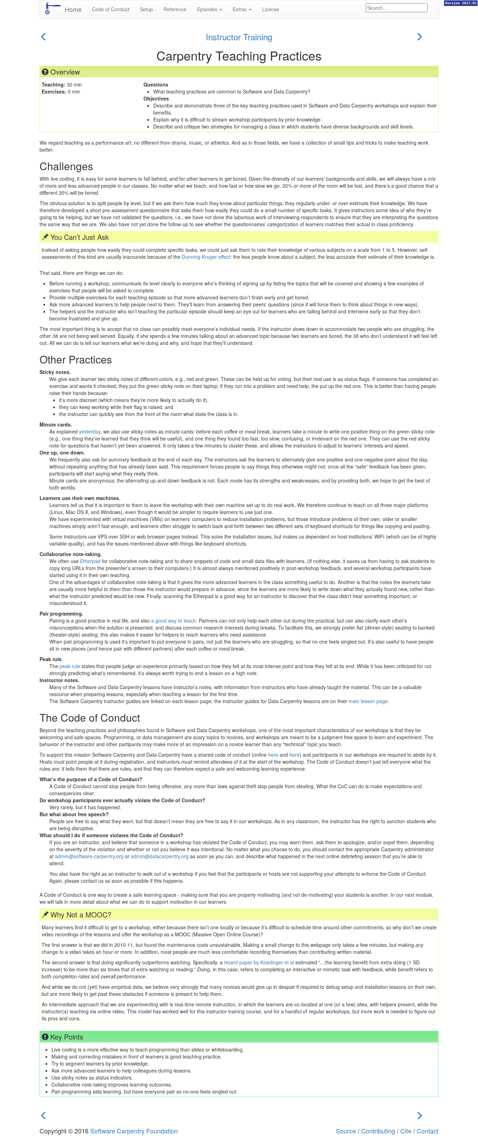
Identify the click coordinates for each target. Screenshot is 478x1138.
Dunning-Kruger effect (206, 256)
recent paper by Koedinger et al (259, 962)
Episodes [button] (208, 9)
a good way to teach (173, 620)
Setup (146, 9)
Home (73, 9)
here (273, 754)
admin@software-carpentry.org (89, 856)
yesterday (89, 431)
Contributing (378, 1130)
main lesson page (368, 701)
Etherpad (90, 560)
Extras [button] (240, 9)
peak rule (69, 665)
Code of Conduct (110, 9)
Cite (406, 1130)
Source (346, 1130)
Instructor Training (239, 36)
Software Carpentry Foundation (134, 1130)
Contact (427, 1130)
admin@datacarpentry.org (160, 856)
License (270, 9)
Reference (175, 9)
